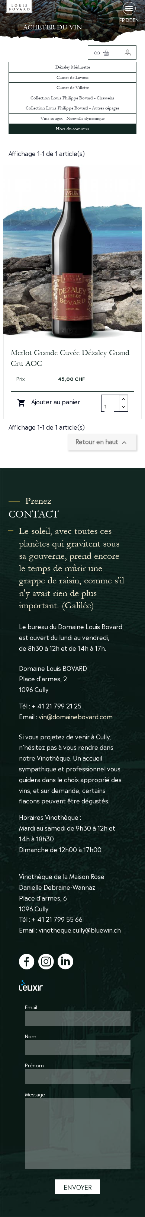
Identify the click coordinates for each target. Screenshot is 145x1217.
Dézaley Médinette (72, 67)
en (136, 20)
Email (31, 1006)
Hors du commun (72, 128)
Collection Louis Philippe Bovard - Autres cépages (72, 108)
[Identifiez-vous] (125, 52)
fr (122, 20)
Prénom (34, 1064)
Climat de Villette (73, 87)
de (129, 20)
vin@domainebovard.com (76, 716)
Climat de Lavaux (72, 77)
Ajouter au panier (48, 402)
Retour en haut (102, 442)
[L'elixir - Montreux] (72, 985)
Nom (30, 1035)
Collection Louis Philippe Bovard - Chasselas (72, 98)
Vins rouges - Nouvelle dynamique (72, 118)
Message (35, 1093)
